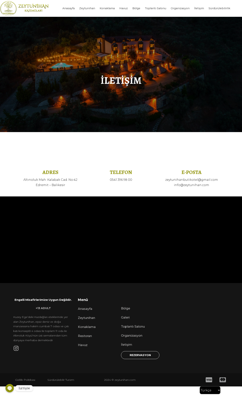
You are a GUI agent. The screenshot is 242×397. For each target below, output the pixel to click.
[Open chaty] (9, 388)
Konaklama (107, 8)
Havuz (123, 8)
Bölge (136, 8)
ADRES (50, 172)
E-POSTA (192, 172)
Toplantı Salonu (155, 8)
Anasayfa (68, 8)
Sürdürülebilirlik (219, 8)
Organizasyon (180, 8)
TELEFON (121, 172)
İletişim (199, 8)
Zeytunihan (87, 8)
